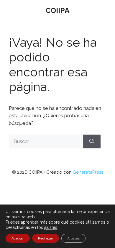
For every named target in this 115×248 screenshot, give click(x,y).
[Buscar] (92, 142)
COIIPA (57, 10)
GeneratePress (88, 172)
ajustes (50, 227)
